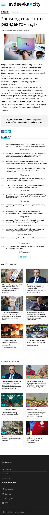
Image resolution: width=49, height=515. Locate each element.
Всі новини (24, 257)
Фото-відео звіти (10, 361)
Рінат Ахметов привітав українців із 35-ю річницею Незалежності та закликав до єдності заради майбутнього (25, 170)
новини (5, 12)
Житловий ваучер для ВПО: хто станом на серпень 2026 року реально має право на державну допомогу (26, 145)
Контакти (6, 478)
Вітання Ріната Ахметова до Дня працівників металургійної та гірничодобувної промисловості (24, 212)
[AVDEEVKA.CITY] (25, 4)
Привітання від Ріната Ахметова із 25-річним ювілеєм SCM (26, 239)
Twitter (8, 494)
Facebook (9, 489)
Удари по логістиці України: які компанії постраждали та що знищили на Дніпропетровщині (26, 179)
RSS (6, 503)
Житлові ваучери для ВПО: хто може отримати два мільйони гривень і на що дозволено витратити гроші (26, 162)
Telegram (35, 119)
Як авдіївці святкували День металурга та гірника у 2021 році (25, 205)
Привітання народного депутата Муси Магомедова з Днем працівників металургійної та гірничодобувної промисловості (26, 196)
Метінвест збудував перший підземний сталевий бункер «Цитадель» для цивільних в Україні (25, 221)
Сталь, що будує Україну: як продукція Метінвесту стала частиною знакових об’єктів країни (25, 186)
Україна (15, 12)
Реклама (6, 474)
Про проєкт (7, 469)
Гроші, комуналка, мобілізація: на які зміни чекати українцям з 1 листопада (25, 247)
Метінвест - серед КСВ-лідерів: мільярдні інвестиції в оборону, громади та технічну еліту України (26, 230)
